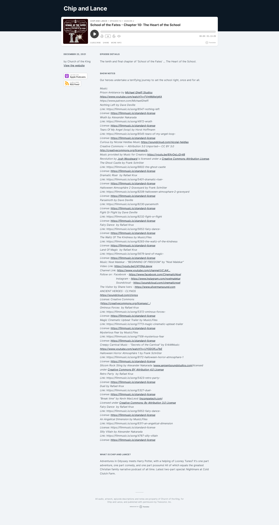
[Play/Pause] (75, 31)
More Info (116, 43)
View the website (74, 65)
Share (106, 43)
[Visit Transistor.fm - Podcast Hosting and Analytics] (211, 42)
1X (108, 36)
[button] (158, 32)
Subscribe (95, 43)
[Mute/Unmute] (118, 36)
